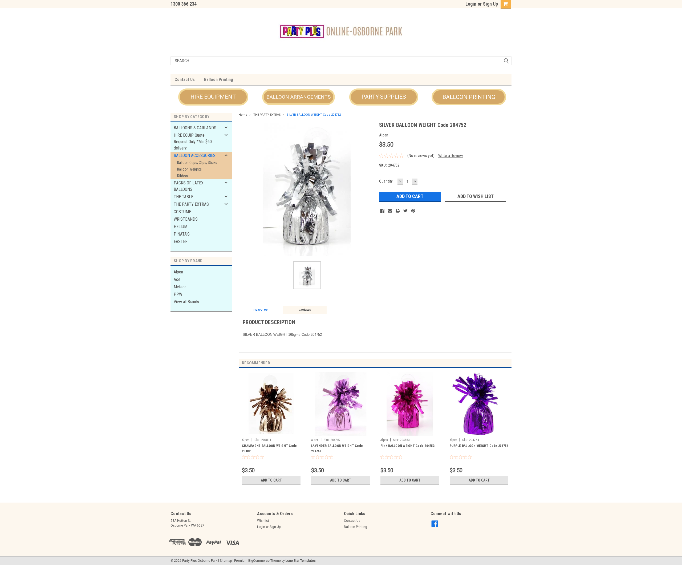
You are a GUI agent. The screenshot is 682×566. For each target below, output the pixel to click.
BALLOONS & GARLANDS (195, 127)
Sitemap (226, 561)
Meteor (180, 286)
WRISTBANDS (186, 219)
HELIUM (180, 226)
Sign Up (490, 4)
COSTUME (182, 211)
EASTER (181, 241)
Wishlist (263, 521)
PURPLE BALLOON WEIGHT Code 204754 (479, 446)
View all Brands (186, 301)
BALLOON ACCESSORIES (195, 155)
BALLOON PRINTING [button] (469, 97)
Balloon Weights (189, 169)
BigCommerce (259, 561)
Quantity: (386, 181)
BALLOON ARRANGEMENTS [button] (298, 97)
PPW (178, 294)
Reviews (304, 310)
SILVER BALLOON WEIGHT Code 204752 (314, 114)
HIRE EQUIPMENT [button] (213, 97)
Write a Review (450, 155)
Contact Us (184, 79)
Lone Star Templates (301, 561)
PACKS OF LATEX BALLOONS (189, 186)
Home (243, 114)
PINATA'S (182, 234)
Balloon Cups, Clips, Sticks (197, 162)
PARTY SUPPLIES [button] (384, 97)
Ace (177, 279)
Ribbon (182, 176)
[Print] (398, 211)
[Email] (390, 211)
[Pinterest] (413, 211)
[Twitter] (405, 211)
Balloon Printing (218, 79)
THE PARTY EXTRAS (191, 204)
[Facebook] (382, 211)
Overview (260, 310)
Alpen (178, 271)
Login (470, 4)
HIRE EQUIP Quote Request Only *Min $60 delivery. (193, 142)
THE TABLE (183, 196)
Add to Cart (271, 480)
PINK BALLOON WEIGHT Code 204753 (407, 446)
